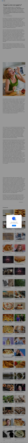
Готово (14, 225)
